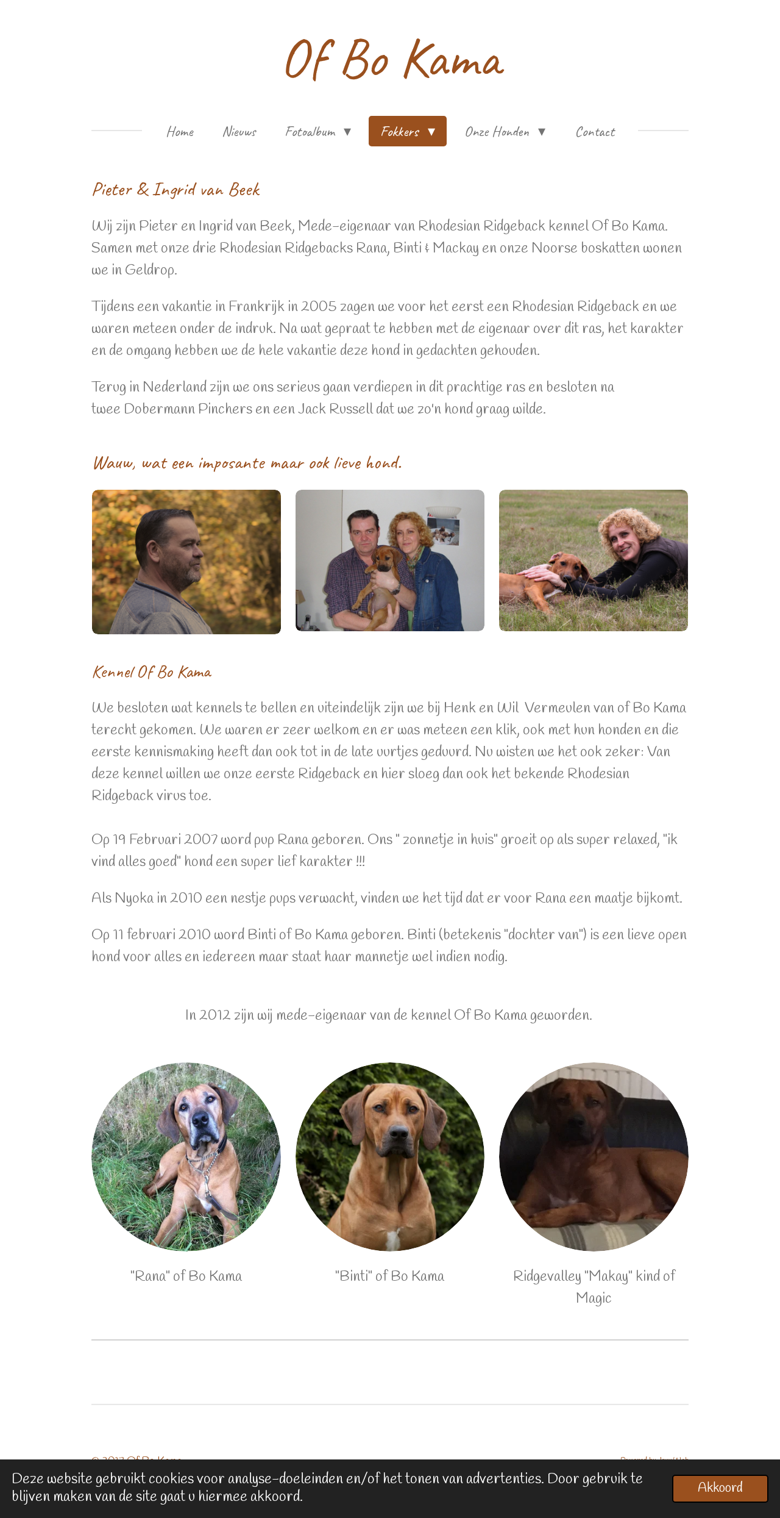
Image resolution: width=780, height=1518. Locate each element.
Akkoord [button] (720, 1488)
